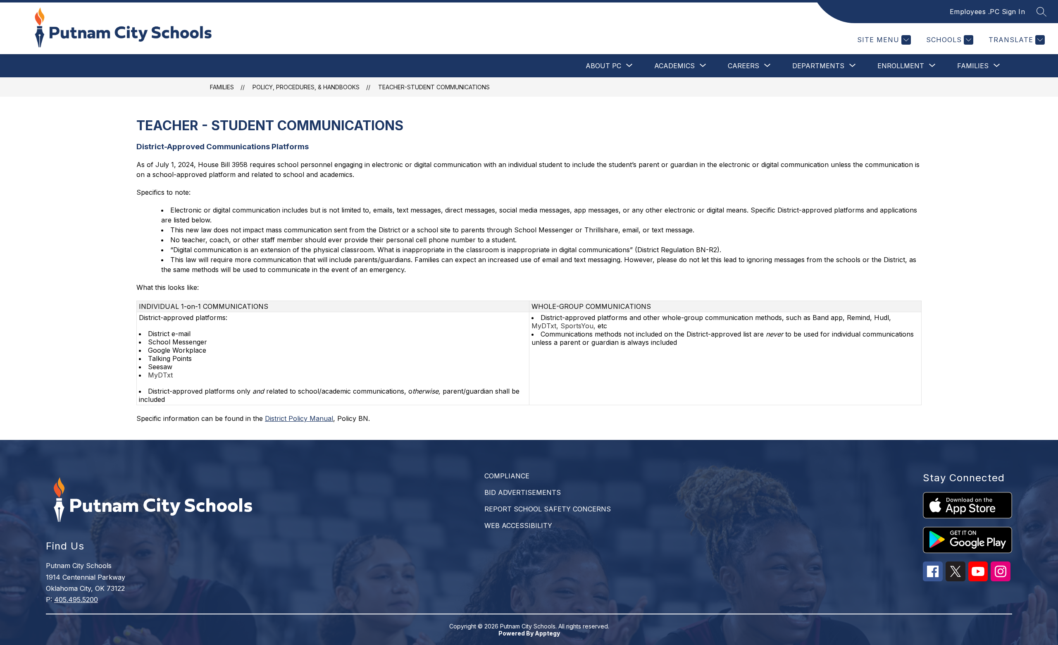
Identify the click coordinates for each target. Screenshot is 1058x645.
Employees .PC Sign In (987, 11)
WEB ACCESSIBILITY (518, 525)
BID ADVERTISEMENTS (522, 492)
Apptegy (547, 633)
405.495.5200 (76, 599)
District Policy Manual (299, 418)
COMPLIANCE (506, 476)
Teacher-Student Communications (434, 87)
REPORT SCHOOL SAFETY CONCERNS (547, 509)
